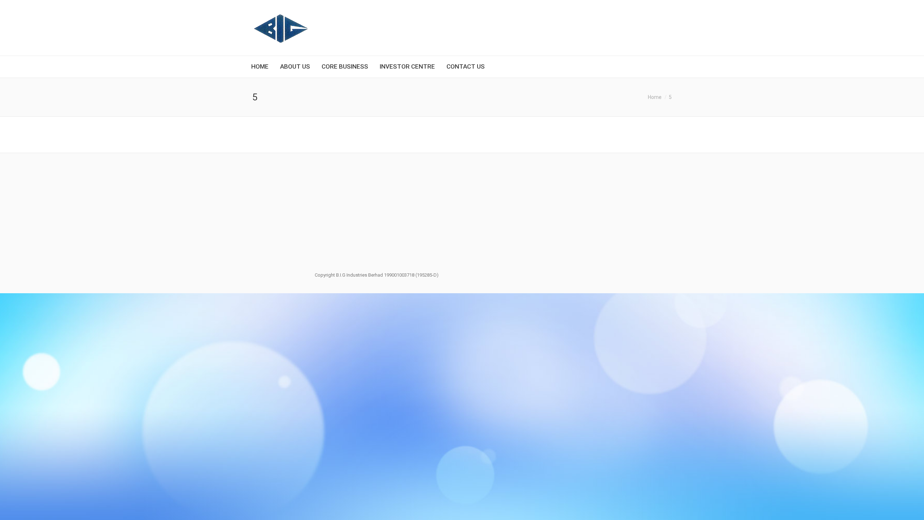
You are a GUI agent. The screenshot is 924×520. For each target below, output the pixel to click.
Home (655, 97)
